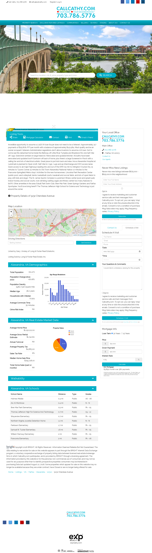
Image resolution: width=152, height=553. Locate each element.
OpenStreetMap (83, 235)
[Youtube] (22, 522)
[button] (106, 75)
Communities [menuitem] (72, 23)
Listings (18, 472)
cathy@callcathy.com (39, 2)
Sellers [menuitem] (84, 23)
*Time (104, 256)
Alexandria (40, 472)
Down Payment (108, 348)
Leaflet (75, 235)
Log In (59, 2)
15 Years (126, 333)
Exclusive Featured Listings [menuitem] (52, 23)
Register (53, 2)
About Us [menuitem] (113, 23)
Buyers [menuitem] (93, 23)
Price (104, 340)
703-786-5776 (110, 150)
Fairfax (31, 472)
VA (25, 472)
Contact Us (106, 156)
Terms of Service (133, 322)
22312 (49, 472)
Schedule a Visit (132, 228)
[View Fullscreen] (11, 220)
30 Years (116, 333)
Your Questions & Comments (114, 264)
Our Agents (106, 159)
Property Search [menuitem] (29, 23)
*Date (104, 248)
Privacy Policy (113, 211)
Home (10, 472)
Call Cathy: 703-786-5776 (17, 2)
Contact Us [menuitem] (125, 23)
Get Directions (86, 243)
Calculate (122, 364)
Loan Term (106, 333)
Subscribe (122, 216)
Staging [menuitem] (103, 23)
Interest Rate (107, 356)
